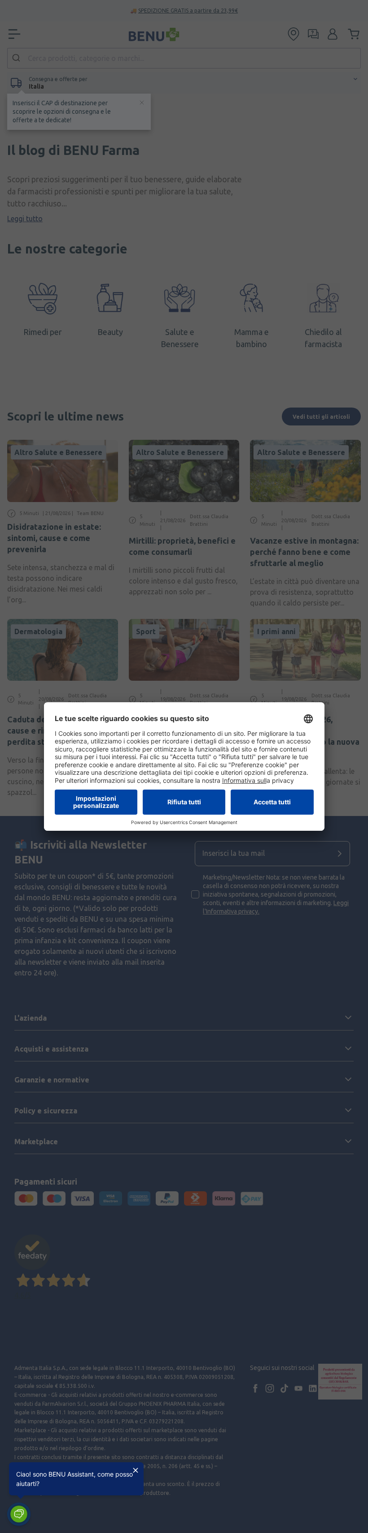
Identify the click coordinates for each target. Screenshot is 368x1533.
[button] (19, 1514)
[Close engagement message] (135, 1470)
